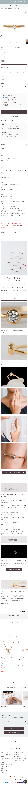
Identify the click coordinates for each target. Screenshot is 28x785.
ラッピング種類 (6, 95)
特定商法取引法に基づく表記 (6, 764)
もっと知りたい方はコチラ (14, 569)
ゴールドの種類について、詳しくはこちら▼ (14, 472)
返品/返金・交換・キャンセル (20, 758)
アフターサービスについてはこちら (8, 232)
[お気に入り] (25, 782)
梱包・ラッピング (4, 752)
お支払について (17, 754)
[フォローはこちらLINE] (16, 748)
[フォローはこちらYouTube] (19, 748)
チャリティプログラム (5, 770)
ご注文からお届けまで (18, 752)
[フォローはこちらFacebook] (14, 748)
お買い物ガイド (14, 728)
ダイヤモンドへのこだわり (6, 177)
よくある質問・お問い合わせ (20, 760)
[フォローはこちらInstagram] (9, 748)
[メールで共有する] (14, 120)
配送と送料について (18, 756)
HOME (2, 8)
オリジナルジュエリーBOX (10, 97)
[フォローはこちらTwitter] (11, 748)
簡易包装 (6, 105)
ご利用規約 (3, 762)
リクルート (3, 772)
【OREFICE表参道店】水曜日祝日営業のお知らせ (14, 1)
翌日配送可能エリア (6, 128)
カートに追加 (14, 112)
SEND (25, 721)
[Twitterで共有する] (7, 120)
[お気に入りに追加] (14, 642)
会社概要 (3, 768)
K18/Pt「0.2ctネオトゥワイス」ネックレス (8, 658)
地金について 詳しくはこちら (7, 160)
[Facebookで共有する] (5, 120)
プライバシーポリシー (5, 766)
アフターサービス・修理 (6, 754)
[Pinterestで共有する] (10, 120)
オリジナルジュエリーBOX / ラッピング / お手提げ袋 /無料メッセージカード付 (14, 103)
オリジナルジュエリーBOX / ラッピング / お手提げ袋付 (14, 100)
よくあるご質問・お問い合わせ (14, 732)
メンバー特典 (3, 756)
